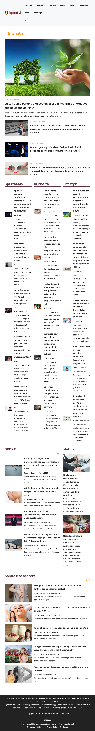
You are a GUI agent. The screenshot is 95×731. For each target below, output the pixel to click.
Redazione (40, 727)
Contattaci (65, 714)
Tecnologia (37, 13)
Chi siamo (31, 727)
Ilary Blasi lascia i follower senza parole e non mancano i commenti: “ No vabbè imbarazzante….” (22, 347)
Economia (40, 6)
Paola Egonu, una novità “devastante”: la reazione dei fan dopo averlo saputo (40, 514)
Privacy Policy (52, 727)
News (72, 6)
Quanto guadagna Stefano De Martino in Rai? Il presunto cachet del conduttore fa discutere (22, 201)
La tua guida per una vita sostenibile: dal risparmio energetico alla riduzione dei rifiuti (81, 201)
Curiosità (28, 6)
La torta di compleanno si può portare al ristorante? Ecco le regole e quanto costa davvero (52, 397)
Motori (63, 6)
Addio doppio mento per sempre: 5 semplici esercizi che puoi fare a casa (41, 491)
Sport (26, 13)
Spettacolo (83, 6)
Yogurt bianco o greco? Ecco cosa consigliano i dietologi (62, 628)
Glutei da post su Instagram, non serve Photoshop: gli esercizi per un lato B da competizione (42, 537)
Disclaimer (64, 727)
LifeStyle (52, 6)
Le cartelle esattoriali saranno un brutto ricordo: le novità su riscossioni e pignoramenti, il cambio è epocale (58, 129)
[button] (25, 19)
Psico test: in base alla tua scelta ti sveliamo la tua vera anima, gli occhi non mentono (80, 406)
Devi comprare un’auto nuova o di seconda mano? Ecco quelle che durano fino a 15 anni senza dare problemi (72, 485)
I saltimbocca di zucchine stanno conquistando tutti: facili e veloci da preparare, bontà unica (52, 294)
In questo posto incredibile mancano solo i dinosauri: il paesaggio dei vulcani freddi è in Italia (52, 344)
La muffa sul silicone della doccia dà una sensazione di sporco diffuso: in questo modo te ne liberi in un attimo (60, 171)
